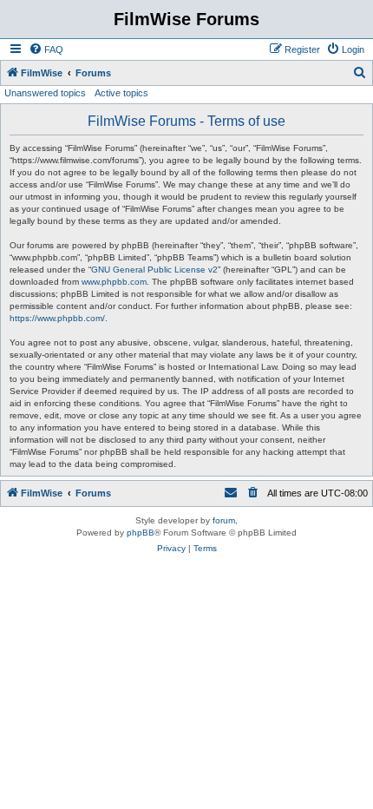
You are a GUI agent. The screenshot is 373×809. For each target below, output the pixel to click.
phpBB (140, 532)
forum (224, 520)
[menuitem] (46, 49)
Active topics (121, 93)
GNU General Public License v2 (154, 269)
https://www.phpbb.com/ (57, 318)
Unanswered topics (45, 93)
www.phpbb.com (114, 281)
